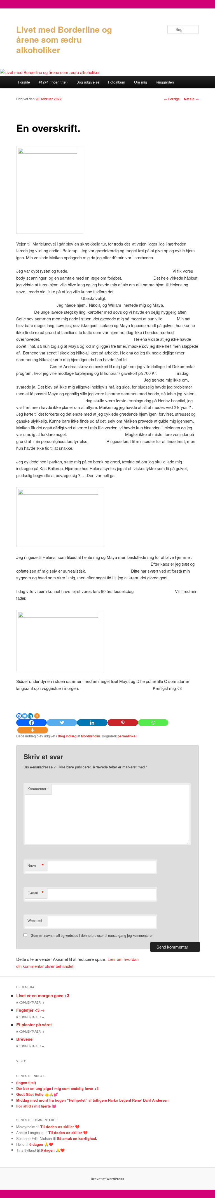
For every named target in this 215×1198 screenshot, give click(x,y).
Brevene (24, 1039)
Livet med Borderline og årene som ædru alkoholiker (64, 39)
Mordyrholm (90, 736)
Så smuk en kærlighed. (77, 1138)
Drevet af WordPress (107, 1178)
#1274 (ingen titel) (53, 82)
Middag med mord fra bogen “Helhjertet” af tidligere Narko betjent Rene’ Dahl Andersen (92, 1100)
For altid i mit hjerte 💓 (36, 1106)
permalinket (127, 736)
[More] (37, 716)
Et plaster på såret (34, 1024)
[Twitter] (24, 716)
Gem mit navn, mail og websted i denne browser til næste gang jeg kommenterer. (92, 935)
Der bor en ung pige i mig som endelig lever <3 (57, 1088)
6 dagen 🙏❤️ (41, 1144)
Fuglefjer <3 (30, 1010)
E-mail (35, 893)
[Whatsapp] (153, 722)
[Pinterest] (123, 722)
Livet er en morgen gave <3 (42, 995)
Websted (34, 920)
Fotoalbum (116, 82)
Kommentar (38, 788)
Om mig (140, 82)
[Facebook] (19, 716)
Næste (191, 98)
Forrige (172, 98)
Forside (24, 82)
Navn (35, 865)
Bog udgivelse (87, 82)
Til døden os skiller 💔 (60, 1126)
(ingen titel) (26, 1082)
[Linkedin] (30, 716)
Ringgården (165, 82)
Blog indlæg (67, 736)
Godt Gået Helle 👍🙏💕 (37, 1094)
